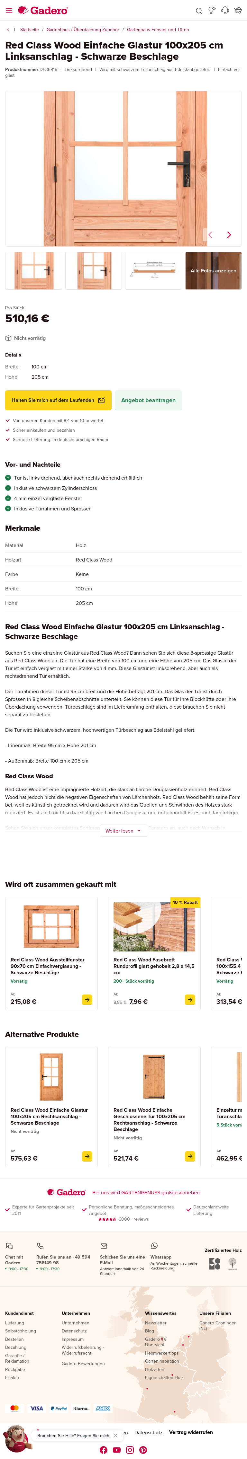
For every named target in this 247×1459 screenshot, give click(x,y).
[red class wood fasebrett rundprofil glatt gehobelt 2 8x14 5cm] (190, 1000)
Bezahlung (15, 1347)
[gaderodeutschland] (104, 1450)
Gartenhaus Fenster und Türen (158, 29)
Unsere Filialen (215, 1313)
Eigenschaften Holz (164, 1378)
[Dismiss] (115, 1435)
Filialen (12, 1378)
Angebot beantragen (148, 400)
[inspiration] (212, 10)
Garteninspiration (162, 1361)
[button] (199, 10)
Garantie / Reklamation (17, 1358)
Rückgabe (15, 1370)
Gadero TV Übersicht (156, 1342)
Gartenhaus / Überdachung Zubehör (83, 29)
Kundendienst (19, 1313)
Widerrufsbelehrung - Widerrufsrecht (83, 1350)
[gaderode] (143, 1450)
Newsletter (156, 1323)
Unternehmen (76, 1313)
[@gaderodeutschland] (117, 1450)
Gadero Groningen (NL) (218, 1325)
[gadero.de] (130, 1450)
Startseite (29, 29)
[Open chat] (18, 1441)
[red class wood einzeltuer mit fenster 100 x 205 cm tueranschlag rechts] (87, 1156)
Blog (149, 1331)
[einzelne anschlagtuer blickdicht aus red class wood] (190, 1156)
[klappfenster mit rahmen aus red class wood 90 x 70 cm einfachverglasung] (87, 1000)
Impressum (73, 1339)
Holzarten (154, 1370)
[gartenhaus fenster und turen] (8, 30)
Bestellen (14, 1339)
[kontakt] (225, 10)
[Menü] (9, 10)
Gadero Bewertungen (83, 1364)
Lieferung (14, 1323)
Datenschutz (74, 1331)
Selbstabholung (20, 1331)
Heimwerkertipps (162, 1353)
